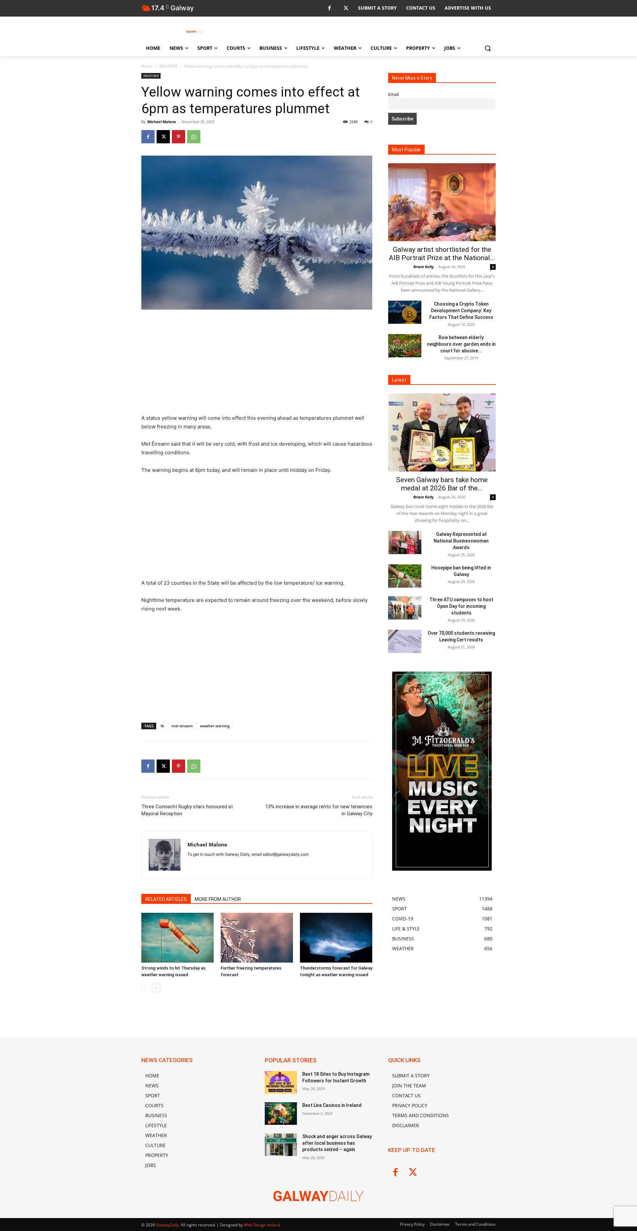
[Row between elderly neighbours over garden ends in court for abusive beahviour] (404, 345)
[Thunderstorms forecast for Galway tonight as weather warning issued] (336, 938)
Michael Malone (161, 121)
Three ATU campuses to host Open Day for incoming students (461, 606)
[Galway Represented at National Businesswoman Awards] (404, 542)
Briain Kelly (423, 266)
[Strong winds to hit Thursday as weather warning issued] (177, 938)
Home (147, 66)
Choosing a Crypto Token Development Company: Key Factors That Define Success (461, 310)
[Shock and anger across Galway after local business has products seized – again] (281, 1144)
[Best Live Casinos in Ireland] (281, 1113)
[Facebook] (329, 8)
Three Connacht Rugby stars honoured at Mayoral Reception (187, 810)
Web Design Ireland (262, 1225)
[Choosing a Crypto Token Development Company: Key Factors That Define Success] (404, 312)
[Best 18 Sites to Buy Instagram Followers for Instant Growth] (281, 1082)
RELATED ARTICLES (166, 899)
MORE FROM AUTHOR (218, 899)
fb (162, 725)
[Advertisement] (256, 364)
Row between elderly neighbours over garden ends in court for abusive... (461, 344)
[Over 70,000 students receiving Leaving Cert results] (404, 641)
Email (393, 94)
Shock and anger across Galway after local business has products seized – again (337, 1143)
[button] (488, 48)
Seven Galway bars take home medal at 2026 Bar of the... (442, 484)
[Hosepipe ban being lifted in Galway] (404, 576)
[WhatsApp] (193, 136)
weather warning (215, 725)
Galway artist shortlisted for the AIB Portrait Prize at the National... (442, 254)
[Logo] (194, 31)
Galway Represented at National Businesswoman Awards (461, 541)
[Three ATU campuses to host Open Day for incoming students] (404, 607)
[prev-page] (145, 988)
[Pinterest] (178, 136)
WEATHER (168, 66)
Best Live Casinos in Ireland (332, 1105)
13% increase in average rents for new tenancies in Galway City (318, 810)
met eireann (182, 725)
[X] (345, 8)
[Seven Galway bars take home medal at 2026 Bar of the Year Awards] (442, 432)
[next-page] (156, 988)
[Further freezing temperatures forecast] (257, 938)
